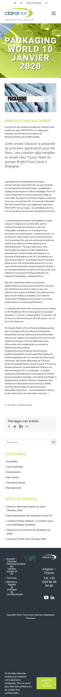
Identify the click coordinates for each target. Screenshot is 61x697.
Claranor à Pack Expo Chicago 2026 (26, 539)
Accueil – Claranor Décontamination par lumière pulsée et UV (12, 566)
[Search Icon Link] (46, 3)
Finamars (30, 618)
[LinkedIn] (52, 597)
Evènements (13, 472)
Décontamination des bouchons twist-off (29, 516)
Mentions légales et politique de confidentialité (12, 588)
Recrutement (14, 488)
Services (12, 578)
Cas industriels (15, 467)
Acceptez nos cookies (46, 683)
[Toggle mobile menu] (54, 13)
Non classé (13, 477)
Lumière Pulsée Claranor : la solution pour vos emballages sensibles (30, 523)
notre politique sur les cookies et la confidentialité (18, 690)
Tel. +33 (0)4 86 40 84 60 (49, 582)
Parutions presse (25, 405)
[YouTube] (46, 597)
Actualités (12, 461)
